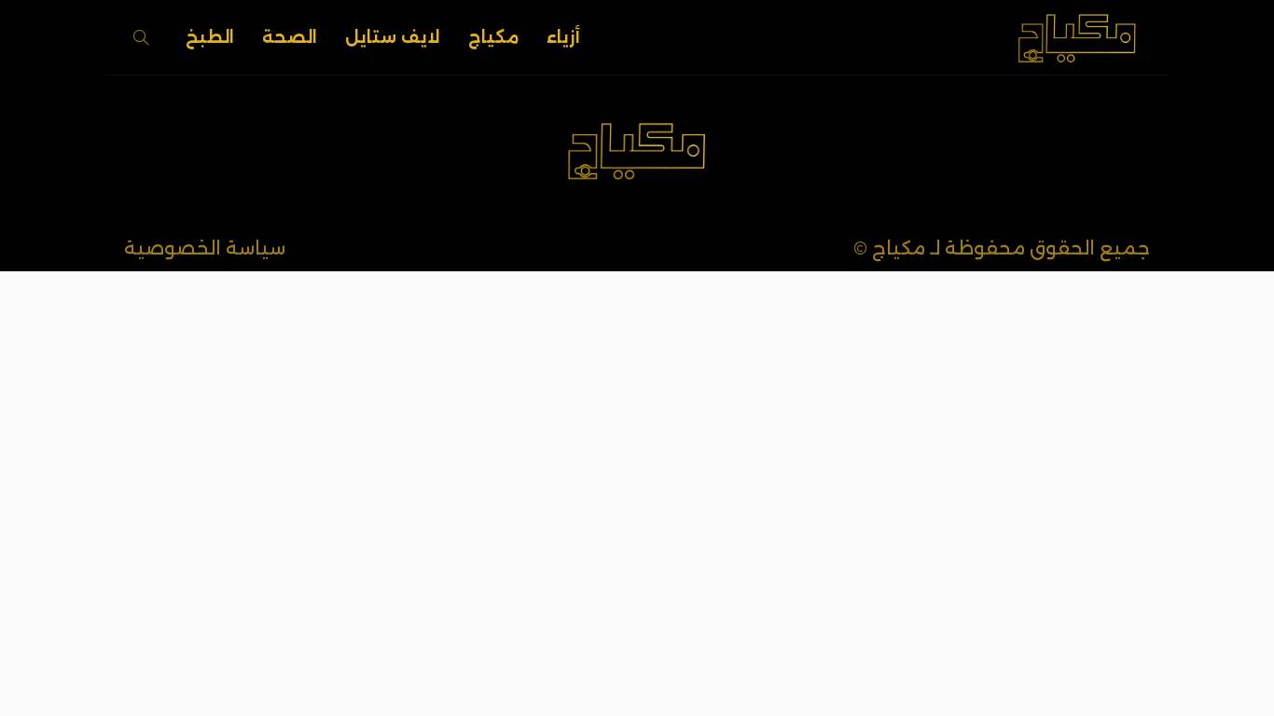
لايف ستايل (392, 37)
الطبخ (210, 37)
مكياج (493, 37)
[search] (141, 37)
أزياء (563, 37)
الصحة (289, 37)
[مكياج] (1077, 37)
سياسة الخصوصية (204, 248)
